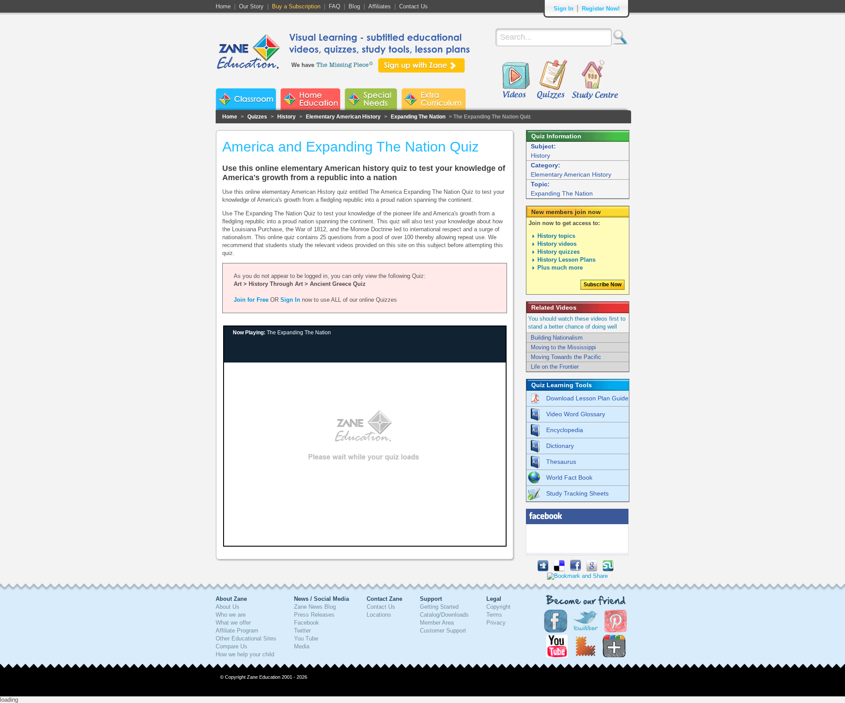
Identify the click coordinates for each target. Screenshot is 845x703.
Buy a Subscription (296, 6)
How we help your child (245, 654)
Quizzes (552, 80)
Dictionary (560, 445)
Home (223, 6)
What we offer (233, 622)
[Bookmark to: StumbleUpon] (608, 569)
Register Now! (601, 8)
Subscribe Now (602, 284)
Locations (379, 614)
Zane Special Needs (371, 99)
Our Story (251, 6)
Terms (494, 614)
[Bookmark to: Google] (591, 569)
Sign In (563, 8)
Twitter (302, 630)
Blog (354, 6)
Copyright (498, 606)
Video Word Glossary (575, 414)
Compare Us (231, 646)
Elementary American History (343, 117)
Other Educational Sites (246, 638)
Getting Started (439, 606)
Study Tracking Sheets (577, 493)
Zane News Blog (315, 606)
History (286, 117)
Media (301, 646)
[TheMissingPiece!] (345, 64)
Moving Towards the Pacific (566, 357)
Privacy (496, 622)
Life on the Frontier (555, 366)
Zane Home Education (310, 99)
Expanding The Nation (418, 117)
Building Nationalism (557, 337)
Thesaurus (561, 461)
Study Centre (594, 80)
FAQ (334, 6)
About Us (227, 606)
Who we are (231, 614)
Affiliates (379, 6)
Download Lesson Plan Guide (587, 398)
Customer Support (443, 630)
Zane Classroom (246, 99)
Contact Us (413, 6)
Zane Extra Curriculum (433, 99)
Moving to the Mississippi (563, 347)
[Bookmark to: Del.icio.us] (559, 569)
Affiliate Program (237, 630)
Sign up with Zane (421, 65)
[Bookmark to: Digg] (542, 569)
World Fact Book (569, 477)
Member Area (437, 622)
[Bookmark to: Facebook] (575, 569)
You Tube (306, 638)
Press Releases (314, 614)
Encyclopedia (564, 429)
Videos (515, 80)
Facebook (306, 622)
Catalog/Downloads (444, 614)
